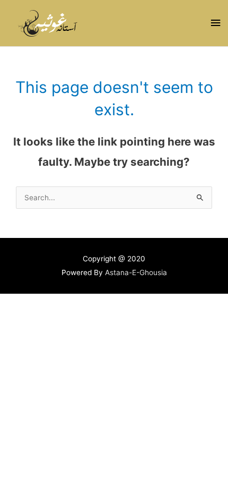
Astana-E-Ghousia (136, 272)
